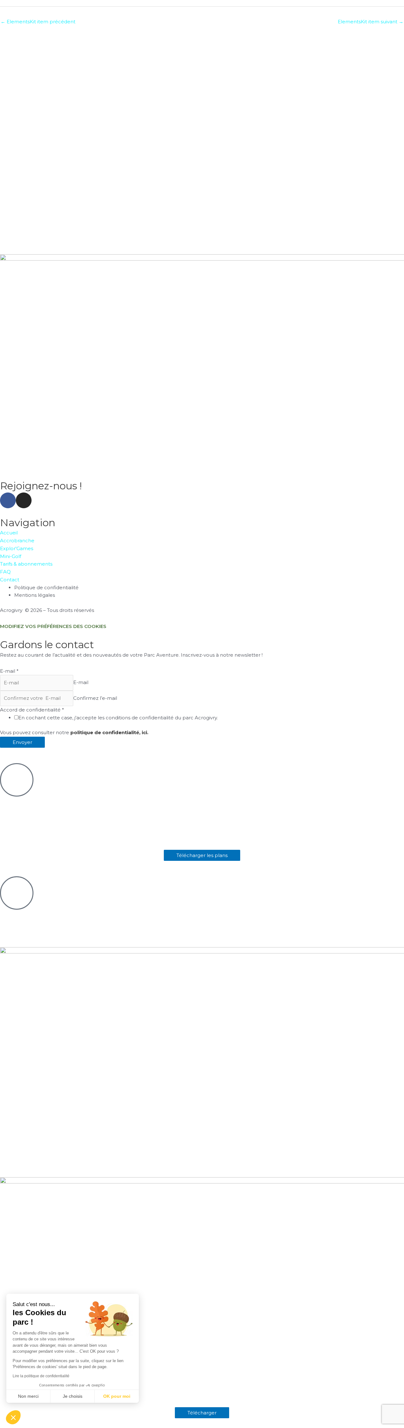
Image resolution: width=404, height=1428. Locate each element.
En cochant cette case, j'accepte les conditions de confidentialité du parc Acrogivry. (118, 718)
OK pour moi (116, 1396)
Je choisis (72, 1396)
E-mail (9, 671)
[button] (13, 1417)
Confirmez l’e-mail (95, 698)
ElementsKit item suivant (370, 22)
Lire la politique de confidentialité (41, 1376)
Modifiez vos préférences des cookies (53, 626)
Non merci (28, 1396)
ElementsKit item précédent (38, 22)
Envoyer (22, 742)
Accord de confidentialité (32, 710)
